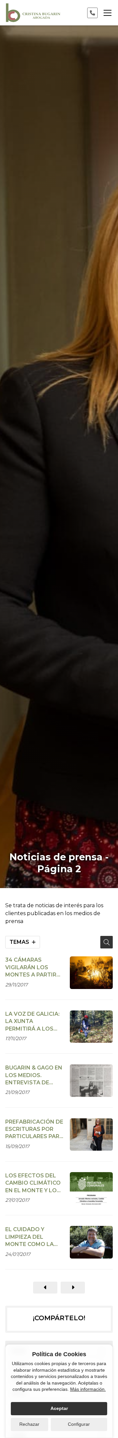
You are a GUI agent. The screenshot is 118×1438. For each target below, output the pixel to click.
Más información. (88, 1389)
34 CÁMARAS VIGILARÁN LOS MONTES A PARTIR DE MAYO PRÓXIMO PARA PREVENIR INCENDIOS (31, 967)
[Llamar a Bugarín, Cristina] (92, 13)
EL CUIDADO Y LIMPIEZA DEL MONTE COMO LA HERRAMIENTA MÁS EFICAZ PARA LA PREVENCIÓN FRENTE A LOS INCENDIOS (32, 1237)
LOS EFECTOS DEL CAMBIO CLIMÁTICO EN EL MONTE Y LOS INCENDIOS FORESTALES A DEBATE (33, 1183)
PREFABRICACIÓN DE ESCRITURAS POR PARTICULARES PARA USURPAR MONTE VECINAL (34, 1129)
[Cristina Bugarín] (33, 13)
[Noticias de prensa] (45, 1288)
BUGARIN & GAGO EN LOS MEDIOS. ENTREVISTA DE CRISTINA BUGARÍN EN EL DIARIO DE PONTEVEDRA (33, 1075)
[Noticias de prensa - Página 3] (73, 1288)
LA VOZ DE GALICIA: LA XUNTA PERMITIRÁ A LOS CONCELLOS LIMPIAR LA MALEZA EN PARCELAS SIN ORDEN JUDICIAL (33, 1022)
